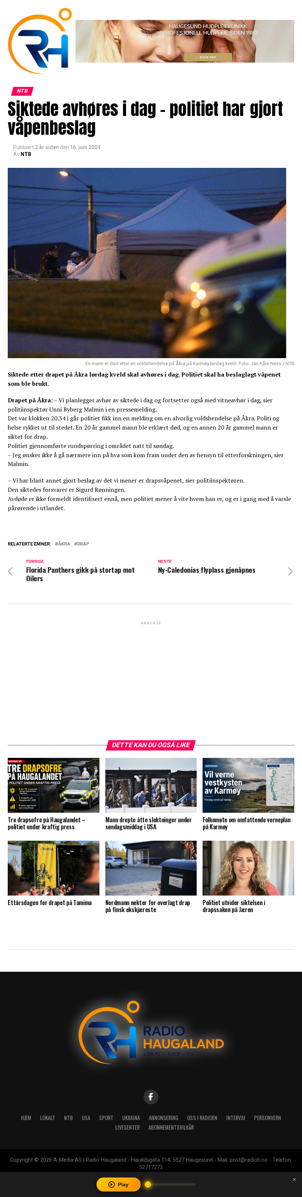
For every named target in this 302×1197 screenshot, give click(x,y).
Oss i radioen (202, 1118)
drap (83, 544)
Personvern (267, 1118)
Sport (106, 1118)
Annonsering (163, 1118)
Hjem (26, 1118)
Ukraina (131, 1118)
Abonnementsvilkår (171, 1127)
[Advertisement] (151, 678)
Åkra (64, 544)
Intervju (235, 1118)
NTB (26, 154)
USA (86, 1118)
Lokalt (47, 1118)
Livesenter (127, 1127)
